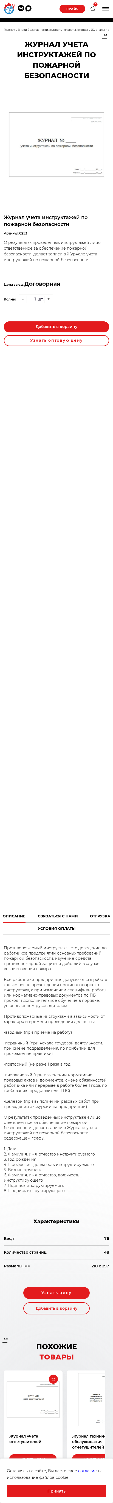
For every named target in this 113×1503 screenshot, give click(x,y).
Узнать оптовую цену (56, 340)
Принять (56, 1491)
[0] (92, 9)
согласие (87, 1470)
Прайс (72, 9)
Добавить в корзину (56, 326)
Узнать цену (56, 1292)
